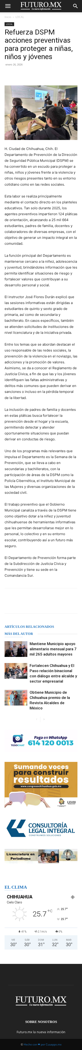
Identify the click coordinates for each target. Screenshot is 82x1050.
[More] (57, 74)
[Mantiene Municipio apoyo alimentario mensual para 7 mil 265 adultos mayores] (16, 649)
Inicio (8, 17)
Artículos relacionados (29, 627)
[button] (7, 6)
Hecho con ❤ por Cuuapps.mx (43, 1044)
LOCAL (19, 17)
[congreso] (41, 785)
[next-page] (44, 719)
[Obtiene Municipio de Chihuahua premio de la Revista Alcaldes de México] (16, 698)
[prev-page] (36, 719)
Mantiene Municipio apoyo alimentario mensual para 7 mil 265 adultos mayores (53, 648)
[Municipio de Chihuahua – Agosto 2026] (41, 741)
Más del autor (19, 634)
